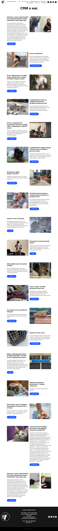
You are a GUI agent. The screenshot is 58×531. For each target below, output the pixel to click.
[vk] (48, 2)
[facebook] (56, 2)
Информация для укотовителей (37, 1)
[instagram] (53, 2)
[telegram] (51, 2)
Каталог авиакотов (11, 1)
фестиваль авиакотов (34, 438)
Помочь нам (25, 1)
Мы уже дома (30, 2)
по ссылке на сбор (30, 516)
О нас (19, 1)
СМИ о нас (37, 2)
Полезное (44, 2)
